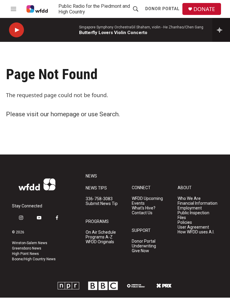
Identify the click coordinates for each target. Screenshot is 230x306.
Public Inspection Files (193, 215)
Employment (190, 208)
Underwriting (144, 246)
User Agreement (193, 227)
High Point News (25, 254)
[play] (16, 30)
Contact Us (142, 213)
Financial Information (197, 203)
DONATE (204, 9)
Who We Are (189, 198)
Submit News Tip (102, 203)
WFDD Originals (100, 242)
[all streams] (221, 30)
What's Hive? (143, 208)
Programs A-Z (99, 237)
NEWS (91, 176)
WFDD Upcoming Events (147, 201)
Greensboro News (26, 248)
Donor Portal (162, 8)
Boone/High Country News (34, 259)
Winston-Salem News (29, 243)
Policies (185, 222)
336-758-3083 (99, 199)
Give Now (140, 251)
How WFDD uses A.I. (196, 232)
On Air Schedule (101, 232)
